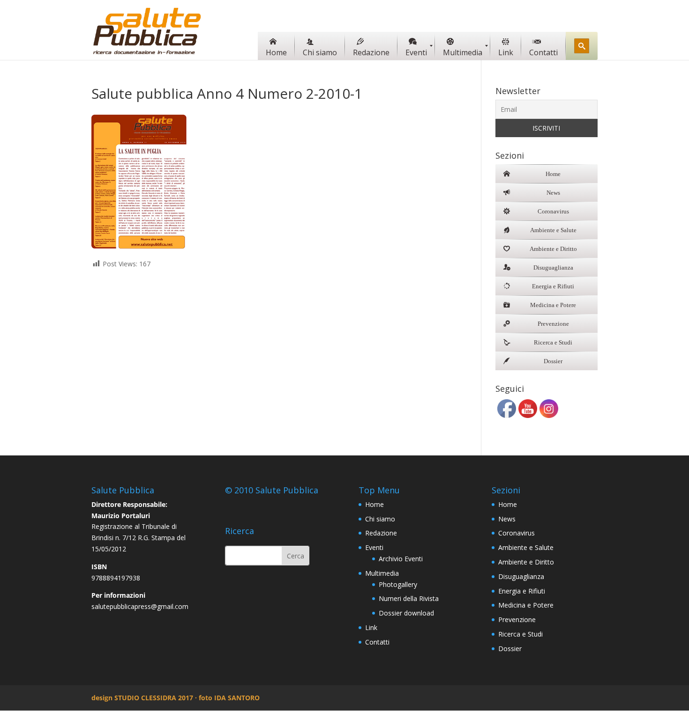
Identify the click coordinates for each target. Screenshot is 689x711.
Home (374, 504)
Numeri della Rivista (409, 598)
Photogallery (398, 584)
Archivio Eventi (401, 558)
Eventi (374, 547)
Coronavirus (516, 532)
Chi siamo (380, 518)
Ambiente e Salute (526, 547)
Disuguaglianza (521, 576)
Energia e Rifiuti (521, 590)
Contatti (377, 642)
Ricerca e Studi (520, 634)
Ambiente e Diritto (526, 561)
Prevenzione (517, 619)
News (507, 518)
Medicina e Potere (526, 605)
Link (371, 627)
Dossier (510, 648)
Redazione (381, 532)
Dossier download (406, 612)
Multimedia (382, 573)
